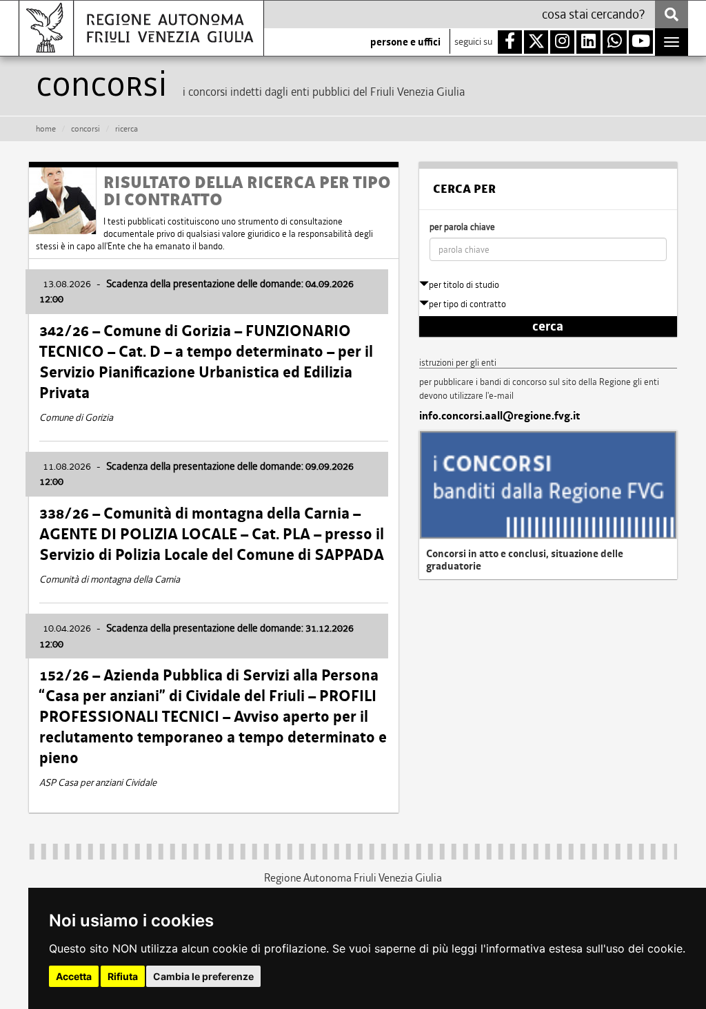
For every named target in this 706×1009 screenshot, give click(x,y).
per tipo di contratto (467, 304)
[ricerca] (671, 14)
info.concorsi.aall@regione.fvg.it (499, 416)
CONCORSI (85, 128)
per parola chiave (462, 227)
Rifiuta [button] (123, 976)
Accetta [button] (74, 976)
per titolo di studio (464, 285)
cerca (547, 326)
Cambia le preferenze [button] (203, 976)
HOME (46, 128)
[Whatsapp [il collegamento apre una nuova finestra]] (615, 42)
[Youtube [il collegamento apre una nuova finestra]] (641, 42)
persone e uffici (405, 42)
